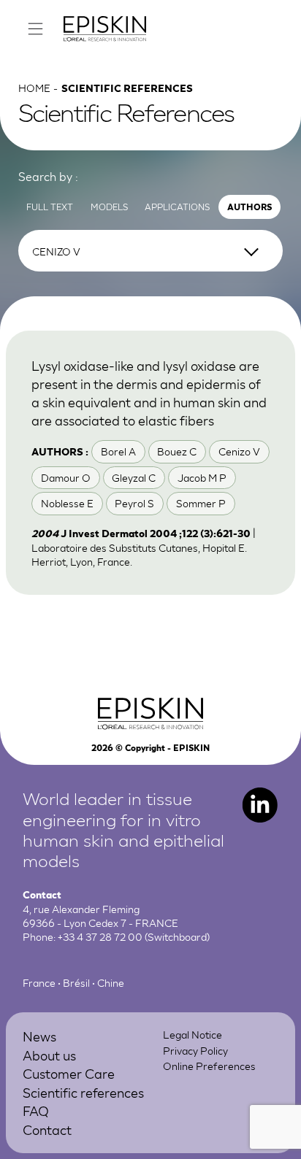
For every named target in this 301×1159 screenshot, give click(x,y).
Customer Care (69, 1073)
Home (34, 87)
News (39, 1035)
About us (49, 1054)
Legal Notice (192, 1034)
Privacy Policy (195, 1050)
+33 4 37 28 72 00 (100, 936)
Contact (47, 1129)
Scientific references (83, 1092)
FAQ (36, 1110)
